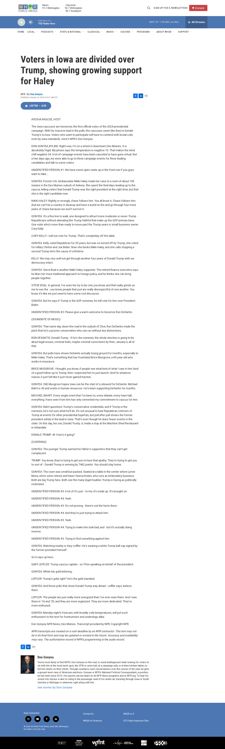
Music (110, 32)
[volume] (30, 22)
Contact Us (88, 714)
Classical (94, 32)
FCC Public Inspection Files (136, 721)
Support (183, 32)
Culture (125, 32)
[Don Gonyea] (27, 664)
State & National (70, 32)
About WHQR (164, 32)
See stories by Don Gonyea (55, 687)
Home (21, 32)
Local (31, 32)
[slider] (35, 22)
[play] (21, 22)
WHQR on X (128, 714)
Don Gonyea (36, 94)
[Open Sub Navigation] (37, 32)
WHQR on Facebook (92, 721)
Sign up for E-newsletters (171, 8)
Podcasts (47, 32)
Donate (199, 8)
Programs (143, 32)
